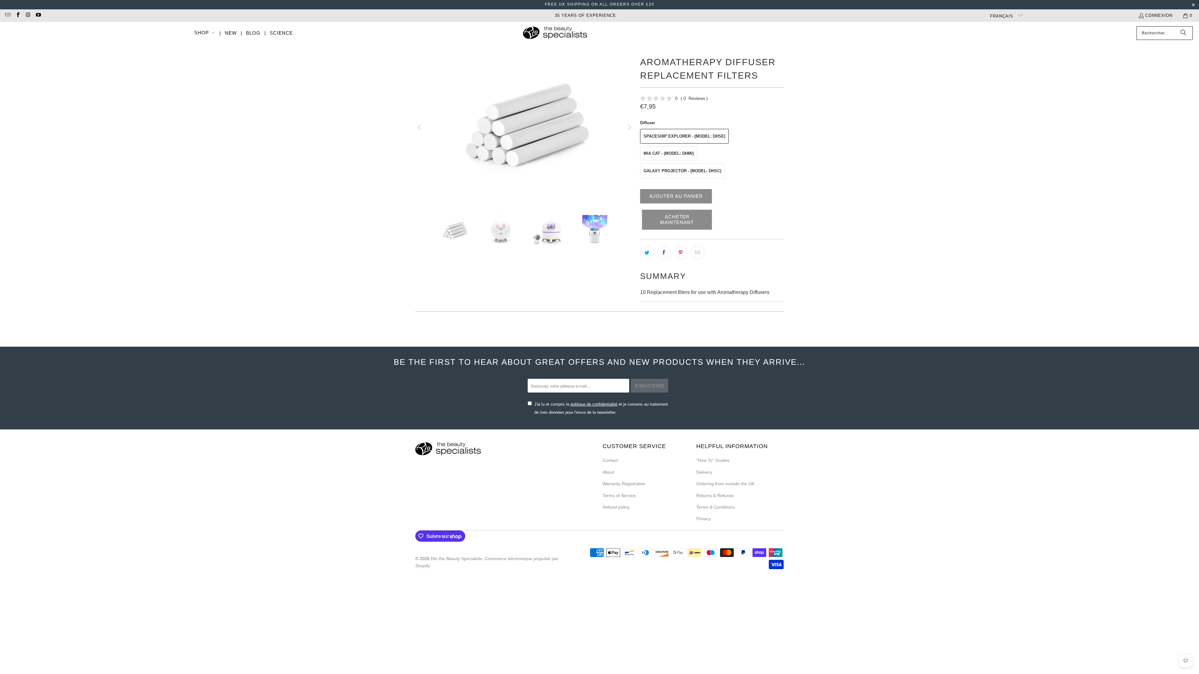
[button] (204, 33)
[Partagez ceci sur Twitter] (647, 252)
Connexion (1158, 15)
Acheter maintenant (677, 219)
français (1002, 16)
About (608, 472)
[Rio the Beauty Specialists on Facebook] (17, 15)
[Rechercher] (1183, 33)
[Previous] (420, 128)
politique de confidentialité (593, 404)
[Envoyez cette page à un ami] (697, 252)
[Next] (629, 128)
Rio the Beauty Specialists (456, 558)
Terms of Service (619, 495)
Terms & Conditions (715, 507)
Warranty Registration (624, 483)
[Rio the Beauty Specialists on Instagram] (28, 15)
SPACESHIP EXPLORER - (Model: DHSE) (684, 136)
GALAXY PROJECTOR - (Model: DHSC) (682, 170)
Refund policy (616, 507)
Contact (610, 460)
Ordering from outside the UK (725, 483)
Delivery (704, 472)
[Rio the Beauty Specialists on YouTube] (38, 15)
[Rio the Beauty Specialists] (555, 33)
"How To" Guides (712, 460)
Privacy (703, 518)
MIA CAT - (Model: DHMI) (669, 153)
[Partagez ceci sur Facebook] (664, 252)
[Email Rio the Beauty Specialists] (7, 15)
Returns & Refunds (715, 495)
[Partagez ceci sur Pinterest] (681, 252)
